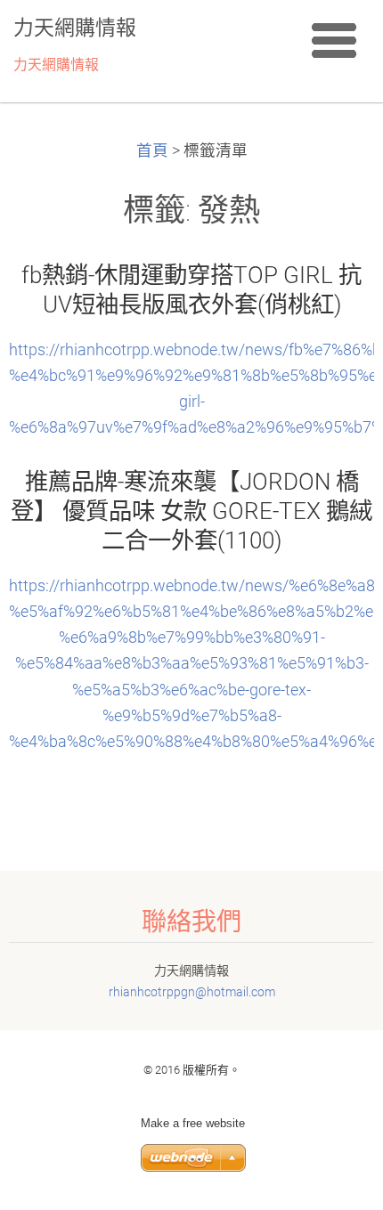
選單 (334, 40)
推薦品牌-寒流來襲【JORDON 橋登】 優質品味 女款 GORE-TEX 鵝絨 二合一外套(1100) (191, 511)
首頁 (152, 150)
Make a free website (193, 1123)
